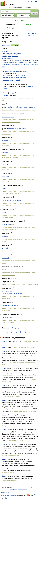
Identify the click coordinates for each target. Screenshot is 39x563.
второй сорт (6, 64)
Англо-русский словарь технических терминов (16, 110)
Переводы (10, 24)
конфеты (6, 80)
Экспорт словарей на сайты (8, 495)
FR (36, 1)
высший (5, 293)
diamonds (11, 129)
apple (5, 88)
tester (4, 212)
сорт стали (5, 181)
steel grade (5, 176)
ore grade (5, 164)
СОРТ (4, 368)
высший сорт (25, 64)
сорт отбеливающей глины (10, 157)
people (6, 62)
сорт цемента (6, 205)
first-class (28, 62)
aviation (4, 224)
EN (24, 1)
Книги (28, 24)
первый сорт (13, 62)
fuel (9, 224)
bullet (4, 188)
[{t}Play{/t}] (6, 48)
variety (8, 53)
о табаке (10, 58)
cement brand (6, 200)
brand (4, 58)
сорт (3, 100)
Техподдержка (13, 489)
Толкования (19, 20)
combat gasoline (7, 317)
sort (7, 51)
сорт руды (5, 169)
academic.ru (8, 3)
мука (4, 75)
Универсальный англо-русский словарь (14, 284)
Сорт (4, 476)
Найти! (34, 13)
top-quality (19, 77)
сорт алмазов (6, 134)
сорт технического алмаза (10, 193)
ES (32, 1)
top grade (14, 305)
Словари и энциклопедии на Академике (18, 8)
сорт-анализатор (7, 217)
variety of (31, 86)
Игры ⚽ (10, 28)
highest (15, 293)
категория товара (11, 71)
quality (4, 56)
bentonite (5, 152)
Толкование (6, 45)
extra (32, 64)
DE (28, 1)
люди (25, 60)
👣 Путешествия (5, 492)
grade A (34, 62)
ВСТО (13, 281)
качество (15, 56)
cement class (16, 200)
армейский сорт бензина (9, 322)
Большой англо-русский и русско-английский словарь (18, 98)
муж (3, 51)
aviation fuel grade (8, 117)
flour (23, 75)
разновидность (16, 53)
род (13, 93)
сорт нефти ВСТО (32, 284)
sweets (18, 80)
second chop (16, 64)
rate (25, 107)
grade (9, 56)
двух (11, 80)
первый (5, 95)
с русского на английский (31, 35)
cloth (24, 77)
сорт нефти (6, 146)
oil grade (5, 140)
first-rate (21, 62)
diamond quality (20, 129)
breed (9, 107)
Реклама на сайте (22, 489)
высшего (10, 77)
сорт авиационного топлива (11, 122)
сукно (5, 77)
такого (16, 60)
